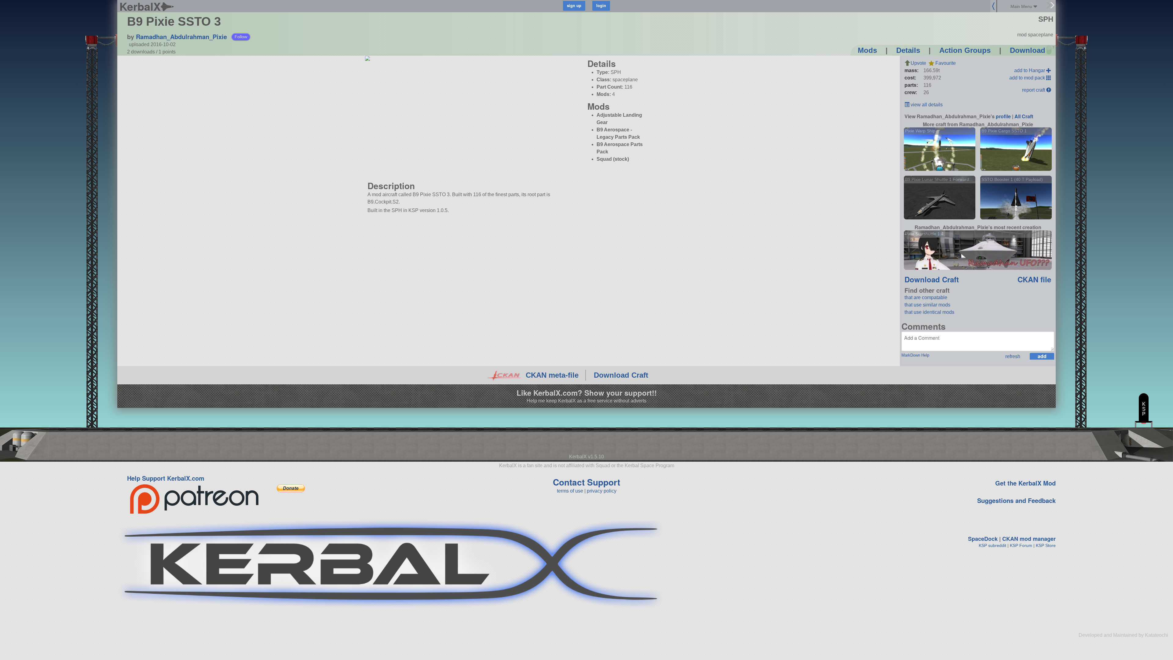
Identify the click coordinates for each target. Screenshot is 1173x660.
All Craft (1023, 116)
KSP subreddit (992, 545)
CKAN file (1034, 279)
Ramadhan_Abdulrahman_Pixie (181, 36)
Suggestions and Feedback (1016, 500)
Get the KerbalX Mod (1025, 483)
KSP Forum (1021, 545)
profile (1003, 116)
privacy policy (601, 490)
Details (908, 50)
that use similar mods (927, 304)
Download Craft (931, 279)
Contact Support (586, 482)
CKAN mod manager (1029, 539)
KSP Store (1046, 545)
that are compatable (925, 297)
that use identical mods (929, 312)
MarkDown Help (915, 355)
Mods (867, 50)
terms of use (570, 490)
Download (1027, 50)
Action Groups (965, 50)
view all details (926, 104)
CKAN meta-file (552, 375)
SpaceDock (983, 539)
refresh (1012, 356)
